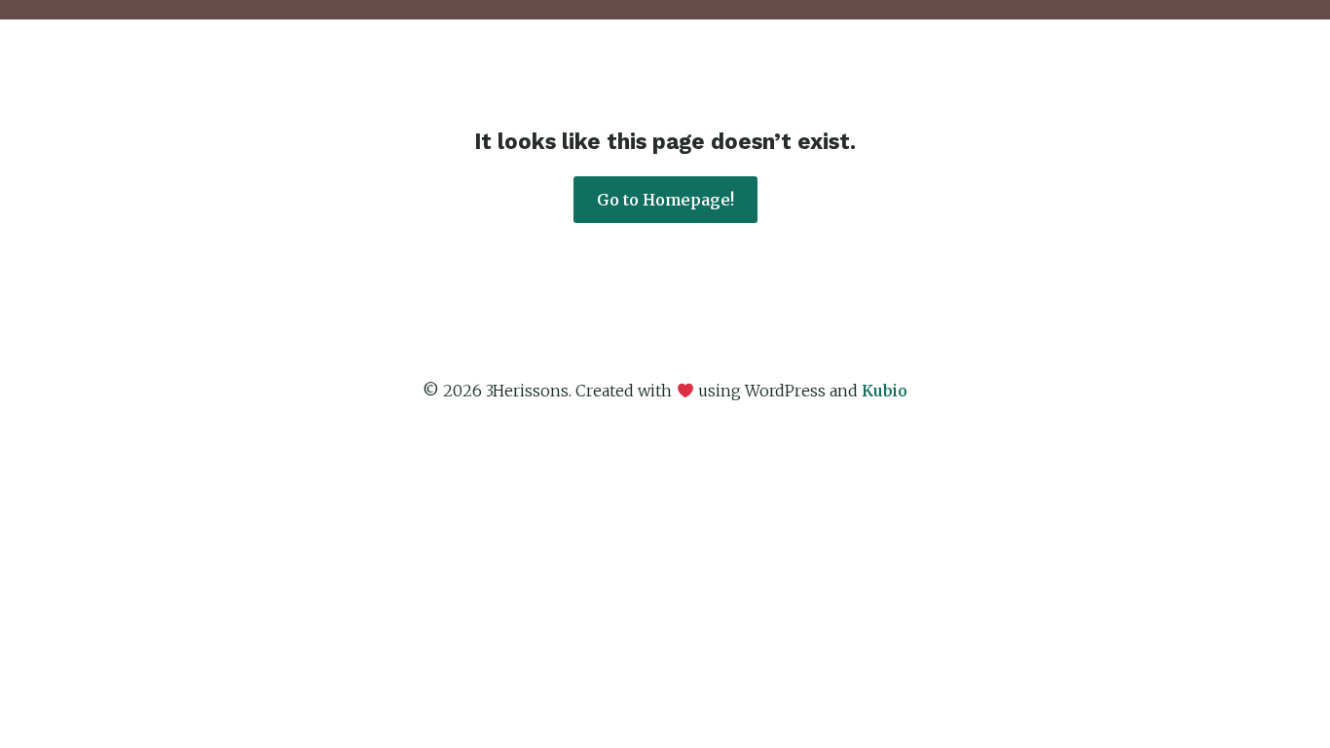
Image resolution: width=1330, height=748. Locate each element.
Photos (1097, 73)
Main (716, 73)
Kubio (884, 390)
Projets (906, 73)
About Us (807, 73)
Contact (1191, 73)
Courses (1002, 73)
